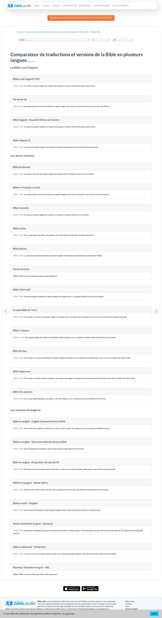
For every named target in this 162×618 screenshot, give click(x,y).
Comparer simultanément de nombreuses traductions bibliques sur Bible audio (57, 32)
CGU (127, 606)
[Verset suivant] (156, 311)
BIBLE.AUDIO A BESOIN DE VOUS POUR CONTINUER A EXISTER (82, 18)
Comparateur (69, 5)
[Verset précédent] (6, 311)
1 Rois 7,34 (17, 215)
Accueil (20, 32)
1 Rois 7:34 (17, 86)
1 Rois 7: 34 (18, 147)
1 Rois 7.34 (17, 106)
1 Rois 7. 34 (18, 127)
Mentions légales (131, 609)
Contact (128, 604)
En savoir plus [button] (68, 614)
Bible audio (41, 601)
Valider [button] (154, 614)
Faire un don (129, 601)
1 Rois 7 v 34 (18, 337)
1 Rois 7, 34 (18, 235)
